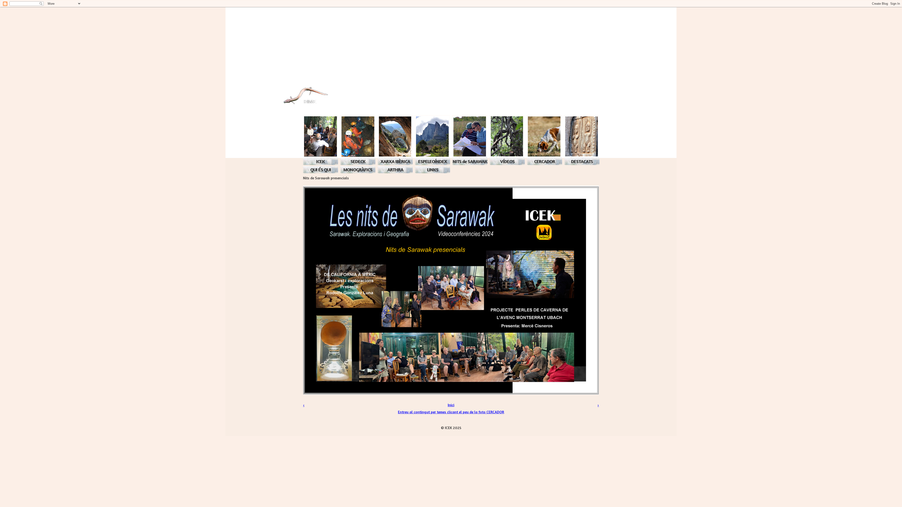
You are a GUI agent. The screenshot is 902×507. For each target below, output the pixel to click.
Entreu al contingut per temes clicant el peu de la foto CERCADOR (451, 412)
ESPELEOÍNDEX (432, 161)
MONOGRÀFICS (357, 170)
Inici (451, 405)
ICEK (320, 161)
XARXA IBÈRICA (395, 161)
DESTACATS (582, 161)
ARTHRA (395, 170)
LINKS (432, 170)
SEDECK (357, 161)
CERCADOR (544, 161)
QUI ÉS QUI (320, 170)
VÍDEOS (507, 161)
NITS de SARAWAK (470, 161)
